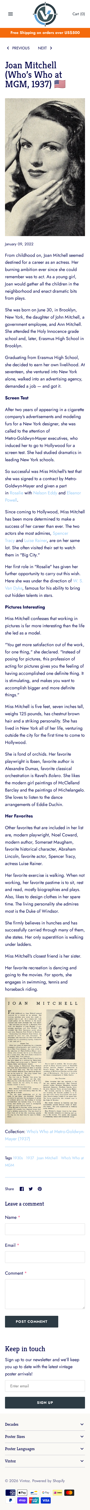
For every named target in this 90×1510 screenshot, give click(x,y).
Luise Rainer (35, 540)
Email (12, 1245)
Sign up (45, 1402)
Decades (11, 1424)
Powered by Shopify (48, 1481)
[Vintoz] (45, 14)
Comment (16, 1273)
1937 (30, 1158)
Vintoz (10, 1461)
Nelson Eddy (45, 493)
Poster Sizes (15, 1436)
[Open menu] (10, 13)
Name (12, 1217)
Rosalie (16, 493)
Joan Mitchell (47, 1158)
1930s (18, 1158)
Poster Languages (20, 1448)
